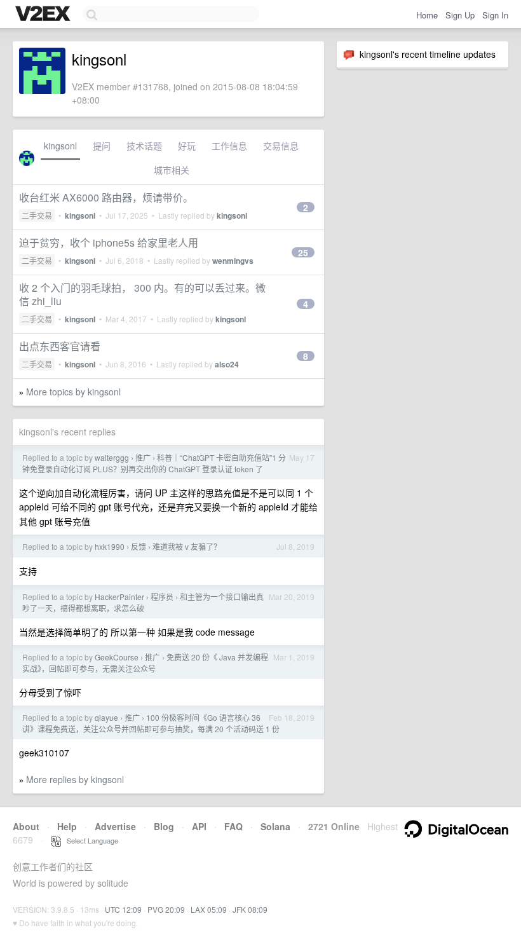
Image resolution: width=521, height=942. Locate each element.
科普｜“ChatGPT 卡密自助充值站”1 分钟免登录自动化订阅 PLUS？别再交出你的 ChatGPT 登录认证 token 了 (154, 463)
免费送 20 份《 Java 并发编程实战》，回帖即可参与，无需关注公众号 (145, 663)
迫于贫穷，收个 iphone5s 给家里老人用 (108, 242)
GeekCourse (117, 657)
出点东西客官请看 (59, 346)
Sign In (495, 15)
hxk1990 (110, 546)
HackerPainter (119, 596)
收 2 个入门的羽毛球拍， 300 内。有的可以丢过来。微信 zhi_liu (142, 294)
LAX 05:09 (209, 909)
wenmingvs (233, 260)
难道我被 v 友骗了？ (186, 546)
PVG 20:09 (166, 909)
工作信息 (229, 145)
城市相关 (171, 169)
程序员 (162, 596)
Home (427, 15)
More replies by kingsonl (75, 779)
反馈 (138, 546)
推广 (143, 457)
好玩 (187, 145)
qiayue (106, 717)
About (26, 826)
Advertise (115, 826)
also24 (227, 364)
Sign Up (460, 15)
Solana (275, 826)
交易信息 (281, 145)
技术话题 (144, 145)
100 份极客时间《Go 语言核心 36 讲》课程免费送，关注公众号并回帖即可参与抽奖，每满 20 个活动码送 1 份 (151, 723)
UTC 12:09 (123, 909)
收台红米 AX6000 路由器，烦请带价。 (106, 197)
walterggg (112, 457)
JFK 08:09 (250, 909)
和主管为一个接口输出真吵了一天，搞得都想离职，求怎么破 (143, 602)
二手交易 (37, 215)
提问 (102, 145)
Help (67, 826)
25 (303, 252)
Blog (164, 826)
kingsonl (60, 145)
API (199, 826)
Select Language (89, 840)
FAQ (233, 826)
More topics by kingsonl (73, 391)
